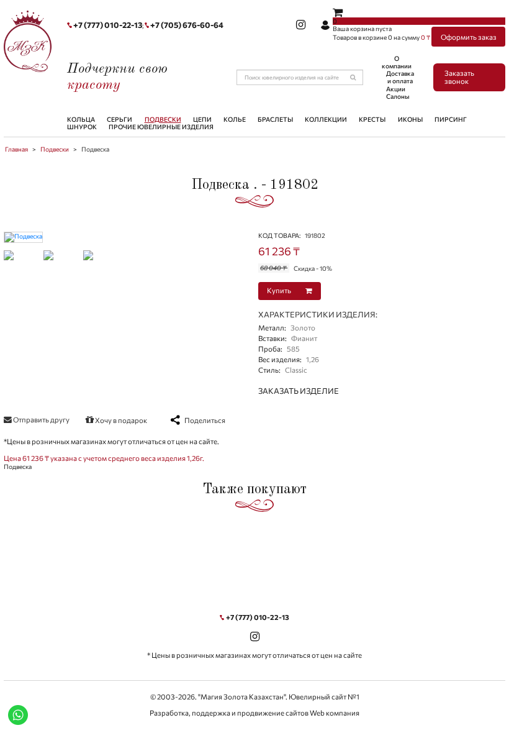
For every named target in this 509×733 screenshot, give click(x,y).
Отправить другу (41, 419)
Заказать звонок (459, 77)
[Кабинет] (325, 25)
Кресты (372, 119)
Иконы (410, 119)
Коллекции (326, 119)
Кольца (81, 119)
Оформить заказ (469, 36)
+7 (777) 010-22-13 (107, 25)
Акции (395, 89)
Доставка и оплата (400, 77)
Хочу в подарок (120, 420)
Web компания (334, 712)
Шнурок (82, 126)
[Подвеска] (23, 236)
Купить (279, 290)
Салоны (398, 96)
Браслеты (275, 119)
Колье (234, 119)
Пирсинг (451, 119)
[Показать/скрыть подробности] (338, 12)
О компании (397, 62)
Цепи (202, 119)
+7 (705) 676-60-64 (186, 25)
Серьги (119, 119)
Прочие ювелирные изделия (161, 126)
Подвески (163, 119)
